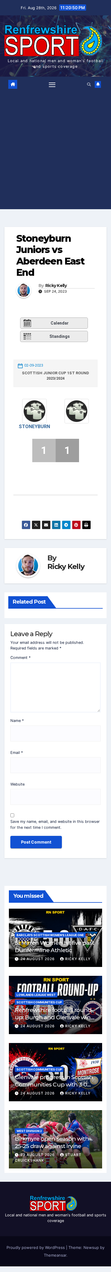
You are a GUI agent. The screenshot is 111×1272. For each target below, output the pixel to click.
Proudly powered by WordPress (36, 1247)
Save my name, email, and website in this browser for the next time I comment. (55, 824)
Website (17, 784)
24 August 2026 (38, 959)
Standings (59, 336)
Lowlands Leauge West (36, 995)
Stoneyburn (34, 426)
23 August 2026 (38, 1154)
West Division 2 (29, 1131)
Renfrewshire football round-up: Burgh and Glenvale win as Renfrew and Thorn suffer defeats (54, 1021)
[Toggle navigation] (52, 84)
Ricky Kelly (56, 285)
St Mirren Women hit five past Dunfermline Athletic (54, 946)
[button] (89, 84)
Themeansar (55, 1255)
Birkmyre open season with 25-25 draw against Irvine (52, 1142)
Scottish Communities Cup (39, 1002)
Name (17, 720)
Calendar (60, 323)
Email (16, 752)
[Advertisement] (55, 148)
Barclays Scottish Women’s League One (50, 935)
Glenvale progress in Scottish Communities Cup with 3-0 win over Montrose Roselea (54, 1084)
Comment (20, 657)
